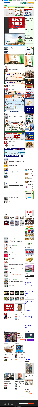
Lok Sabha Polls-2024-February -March (29, 327)
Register (35, 0)
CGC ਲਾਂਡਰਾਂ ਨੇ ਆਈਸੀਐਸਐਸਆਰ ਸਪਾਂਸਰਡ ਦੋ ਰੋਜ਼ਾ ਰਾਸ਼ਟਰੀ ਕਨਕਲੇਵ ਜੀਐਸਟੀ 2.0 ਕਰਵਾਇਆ (21, 319)
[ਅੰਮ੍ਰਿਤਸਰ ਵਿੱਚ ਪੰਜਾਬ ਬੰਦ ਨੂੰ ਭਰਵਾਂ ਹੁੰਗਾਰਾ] (6, 255)
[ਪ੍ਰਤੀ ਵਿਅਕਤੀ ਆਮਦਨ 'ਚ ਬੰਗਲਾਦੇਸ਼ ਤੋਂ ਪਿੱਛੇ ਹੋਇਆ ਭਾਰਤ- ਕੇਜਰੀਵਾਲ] (6, 169)
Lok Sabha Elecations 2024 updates (29, 325)
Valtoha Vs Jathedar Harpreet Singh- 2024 (28, 297)
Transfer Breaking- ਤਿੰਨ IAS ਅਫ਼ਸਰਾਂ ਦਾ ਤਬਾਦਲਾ (10, 313)
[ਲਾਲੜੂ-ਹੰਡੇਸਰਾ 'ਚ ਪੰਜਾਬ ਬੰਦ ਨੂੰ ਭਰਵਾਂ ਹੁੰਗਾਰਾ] (6, 114)
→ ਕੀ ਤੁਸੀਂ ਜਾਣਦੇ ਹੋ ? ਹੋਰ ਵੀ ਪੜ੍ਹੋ (31, 264)
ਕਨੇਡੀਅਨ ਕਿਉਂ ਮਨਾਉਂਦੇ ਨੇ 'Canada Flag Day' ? (29, 255)
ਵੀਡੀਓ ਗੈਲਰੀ (12, 404)
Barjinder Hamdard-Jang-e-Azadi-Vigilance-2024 (29, 321)
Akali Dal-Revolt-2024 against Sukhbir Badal (28, 313)
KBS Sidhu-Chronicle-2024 (28, 324)
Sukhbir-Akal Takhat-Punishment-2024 (29, 292)
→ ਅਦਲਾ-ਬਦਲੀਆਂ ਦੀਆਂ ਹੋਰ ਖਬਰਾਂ (11, 319)
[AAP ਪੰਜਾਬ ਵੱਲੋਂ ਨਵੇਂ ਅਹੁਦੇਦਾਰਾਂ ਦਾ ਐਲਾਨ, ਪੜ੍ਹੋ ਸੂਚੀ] (6, 183)
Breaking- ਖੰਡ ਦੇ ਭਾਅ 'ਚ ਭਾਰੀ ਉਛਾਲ (8, 352)
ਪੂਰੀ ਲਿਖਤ (29, 337)
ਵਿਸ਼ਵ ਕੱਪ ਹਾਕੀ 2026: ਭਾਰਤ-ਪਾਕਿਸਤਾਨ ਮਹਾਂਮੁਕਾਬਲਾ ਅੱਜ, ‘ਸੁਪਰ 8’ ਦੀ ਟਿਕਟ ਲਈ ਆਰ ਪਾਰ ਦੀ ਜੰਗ (21, 357)
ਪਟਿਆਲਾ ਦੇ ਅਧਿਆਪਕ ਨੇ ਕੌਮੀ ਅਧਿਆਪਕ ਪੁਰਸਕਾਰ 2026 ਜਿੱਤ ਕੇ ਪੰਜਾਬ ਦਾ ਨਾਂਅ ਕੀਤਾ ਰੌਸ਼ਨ (19, 312)
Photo (10, 17)
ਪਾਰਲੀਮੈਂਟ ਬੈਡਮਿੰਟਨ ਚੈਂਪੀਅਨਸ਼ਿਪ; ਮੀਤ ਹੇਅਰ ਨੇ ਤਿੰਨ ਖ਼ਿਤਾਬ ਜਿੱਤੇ (10, 357)
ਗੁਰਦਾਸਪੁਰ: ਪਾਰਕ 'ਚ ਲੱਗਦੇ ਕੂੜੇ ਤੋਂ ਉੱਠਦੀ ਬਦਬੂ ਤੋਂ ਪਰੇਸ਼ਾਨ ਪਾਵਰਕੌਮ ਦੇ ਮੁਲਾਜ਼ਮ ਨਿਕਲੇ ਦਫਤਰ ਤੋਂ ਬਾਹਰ (29, 44)
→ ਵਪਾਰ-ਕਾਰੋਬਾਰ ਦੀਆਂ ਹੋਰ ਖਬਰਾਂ (11, 361)
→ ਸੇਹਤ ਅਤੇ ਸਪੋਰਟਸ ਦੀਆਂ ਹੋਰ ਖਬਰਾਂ (22, 361)
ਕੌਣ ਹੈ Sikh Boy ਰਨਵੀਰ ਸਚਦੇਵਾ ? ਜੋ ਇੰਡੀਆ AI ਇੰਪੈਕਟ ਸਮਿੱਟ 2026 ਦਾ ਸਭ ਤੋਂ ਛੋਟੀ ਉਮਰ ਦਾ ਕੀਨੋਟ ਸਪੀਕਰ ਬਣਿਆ (21, 384)
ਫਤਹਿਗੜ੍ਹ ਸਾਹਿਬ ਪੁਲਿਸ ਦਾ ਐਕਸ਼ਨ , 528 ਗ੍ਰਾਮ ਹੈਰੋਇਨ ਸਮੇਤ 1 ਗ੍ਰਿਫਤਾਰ (29, 31)
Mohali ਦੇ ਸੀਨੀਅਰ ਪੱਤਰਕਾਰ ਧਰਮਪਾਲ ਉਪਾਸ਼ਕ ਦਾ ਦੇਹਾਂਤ (31, 7)
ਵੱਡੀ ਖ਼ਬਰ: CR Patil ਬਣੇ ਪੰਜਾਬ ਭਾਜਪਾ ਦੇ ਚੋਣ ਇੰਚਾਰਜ (18, 7)
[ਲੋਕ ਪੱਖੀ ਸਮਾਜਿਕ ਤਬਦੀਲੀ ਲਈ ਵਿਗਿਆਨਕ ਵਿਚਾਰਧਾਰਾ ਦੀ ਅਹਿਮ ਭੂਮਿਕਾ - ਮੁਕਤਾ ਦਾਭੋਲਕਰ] (6, 265)
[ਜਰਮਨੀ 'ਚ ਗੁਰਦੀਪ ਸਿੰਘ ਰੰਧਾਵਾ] (6, 89)
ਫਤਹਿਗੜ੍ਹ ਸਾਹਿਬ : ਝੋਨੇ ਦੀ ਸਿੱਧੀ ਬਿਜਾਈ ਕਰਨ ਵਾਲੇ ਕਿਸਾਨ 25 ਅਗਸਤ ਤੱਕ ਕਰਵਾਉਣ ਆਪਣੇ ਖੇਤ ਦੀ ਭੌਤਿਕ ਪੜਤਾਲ (29, 36)
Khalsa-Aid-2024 (27, 309)
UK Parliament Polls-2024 (28, 311)
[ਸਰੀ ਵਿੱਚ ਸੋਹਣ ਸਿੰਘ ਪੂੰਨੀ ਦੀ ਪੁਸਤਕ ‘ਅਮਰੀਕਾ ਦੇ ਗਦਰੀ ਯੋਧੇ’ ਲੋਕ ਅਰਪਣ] (6, 85)
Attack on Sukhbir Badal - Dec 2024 (29, 290)
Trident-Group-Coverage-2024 (28, 317)
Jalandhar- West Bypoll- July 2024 (29, 316)
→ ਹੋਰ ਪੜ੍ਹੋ (33, 386)
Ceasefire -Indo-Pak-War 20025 (28, 285)
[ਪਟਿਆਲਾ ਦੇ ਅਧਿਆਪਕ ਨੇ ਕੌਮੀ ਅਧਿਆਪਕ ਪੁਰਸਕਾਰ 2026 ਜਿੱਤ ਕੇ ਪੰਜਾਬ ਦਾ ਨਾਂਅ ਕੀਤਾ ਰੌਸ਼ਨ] (6, 145)
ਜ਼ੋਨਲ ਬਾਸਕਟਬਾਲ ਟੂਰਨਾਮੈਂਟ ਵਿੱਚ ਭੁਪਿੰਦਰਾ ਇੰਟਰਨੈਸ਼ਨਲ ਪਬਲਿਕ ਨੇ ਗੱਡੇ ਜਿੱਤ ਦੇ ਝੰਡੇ (21, 354)
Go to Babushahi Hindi (10, 0)
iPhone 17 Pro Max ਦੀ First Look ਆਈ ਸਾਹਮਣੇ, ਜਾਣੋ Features (21, 388)
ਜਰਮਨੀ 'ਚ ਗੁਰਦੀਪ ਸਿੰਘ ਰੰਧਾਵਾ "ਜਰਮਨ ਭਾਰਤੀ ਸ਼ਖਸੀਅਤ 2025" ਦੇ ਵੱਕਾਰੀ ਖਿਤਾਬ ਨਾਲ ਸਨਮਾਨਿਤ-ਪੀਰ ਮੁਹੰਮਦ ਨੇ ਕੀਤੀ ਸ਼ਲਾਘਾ (10, 386)
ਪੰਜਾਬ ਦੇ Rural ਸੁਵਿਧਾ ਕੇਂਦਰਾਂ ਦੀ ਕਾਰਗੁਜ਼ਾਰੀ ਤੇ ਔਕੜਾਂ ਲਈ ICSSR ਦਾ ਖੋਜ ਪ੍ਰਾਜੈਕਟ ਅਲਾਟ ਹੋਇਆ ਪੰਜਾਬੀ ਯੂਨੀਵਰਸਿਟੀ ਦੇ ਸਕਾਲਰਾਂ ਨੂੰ (20, 382)
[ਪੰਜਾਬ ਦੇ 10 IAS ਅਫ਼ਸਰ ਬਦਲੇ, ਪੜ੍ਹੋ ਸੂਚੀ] (6, 142)
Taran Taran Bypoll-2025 (28, 282)
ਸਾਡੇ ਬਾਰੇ (13, 0)
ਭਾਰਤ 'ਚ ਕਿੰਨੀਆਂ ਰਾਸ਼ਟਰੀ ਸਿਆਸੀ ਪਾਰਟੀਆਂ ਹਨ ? (29, 232)
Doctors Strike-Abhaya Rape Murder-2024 (28, 307)
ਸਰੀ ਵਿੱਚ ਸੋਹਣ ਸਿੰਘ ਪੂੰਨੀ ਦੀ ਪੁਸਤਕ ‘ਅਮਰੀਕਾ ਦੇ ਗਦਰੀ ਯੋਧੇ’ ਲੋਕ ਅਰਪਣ (10, 383)
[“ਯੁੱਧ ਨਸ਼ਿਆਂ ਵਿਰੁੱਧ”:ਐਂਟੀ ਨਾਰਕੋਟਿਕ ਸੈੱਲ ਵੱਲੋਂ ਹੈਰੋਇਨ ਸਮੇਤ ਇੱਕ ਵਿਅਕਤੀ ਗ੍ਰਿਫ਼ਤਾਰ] (6, 285)
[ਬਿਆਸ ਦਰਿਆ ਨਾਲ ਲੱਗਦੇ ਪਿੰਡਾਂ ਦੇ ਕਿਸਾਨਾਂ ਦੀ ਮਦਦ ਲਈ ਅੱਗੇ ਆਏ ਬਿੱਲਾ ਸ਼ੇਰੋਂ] (6, 176)
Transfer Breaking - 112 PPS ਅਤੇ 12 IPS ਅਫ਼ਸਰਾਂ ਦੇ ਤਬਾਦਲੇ (10, 317)
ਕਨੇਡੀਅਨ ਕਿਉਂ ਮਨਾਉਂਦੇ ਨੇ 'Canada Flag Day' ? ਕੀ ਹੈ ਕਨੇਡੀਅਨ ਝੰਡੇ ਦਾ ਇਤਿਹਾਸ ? (29, 216)
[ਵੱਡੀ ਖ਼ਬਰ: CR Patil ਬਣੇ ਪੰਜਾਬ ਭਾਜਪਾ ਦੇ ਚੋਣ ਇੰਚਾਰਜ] (6, 67)
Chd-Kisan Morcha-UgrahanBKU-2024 (29, 303)
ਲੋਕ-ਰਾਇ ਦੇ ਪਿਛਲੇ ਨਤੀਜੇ (31, 198)
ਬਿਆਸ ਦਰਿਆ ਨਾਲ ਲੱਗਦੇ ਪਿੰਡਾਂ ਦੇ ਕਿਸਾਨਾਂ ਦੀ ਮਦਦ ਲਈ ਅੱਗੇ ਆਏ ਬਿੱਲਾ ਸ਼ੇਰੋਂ (29, 42)
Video (11, 17)
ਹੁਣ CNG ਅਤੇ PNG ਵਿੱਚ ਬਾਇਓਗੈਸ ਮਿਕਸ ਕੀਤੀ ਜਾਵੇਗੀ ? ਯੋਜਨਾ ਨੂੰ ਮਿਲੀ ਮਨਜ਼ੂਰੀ (10, 359)
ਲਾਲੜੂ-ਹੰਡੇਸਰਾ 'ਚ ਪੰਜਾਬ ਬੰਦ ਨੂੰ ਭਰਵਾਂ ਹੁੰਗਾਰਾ (28, 37)
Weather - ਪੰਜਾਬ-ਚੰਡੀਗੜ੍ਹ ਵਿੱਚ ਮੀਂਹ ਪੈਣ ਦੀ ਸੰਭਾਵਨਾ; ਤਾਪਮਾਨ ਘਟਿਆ (28, 20)
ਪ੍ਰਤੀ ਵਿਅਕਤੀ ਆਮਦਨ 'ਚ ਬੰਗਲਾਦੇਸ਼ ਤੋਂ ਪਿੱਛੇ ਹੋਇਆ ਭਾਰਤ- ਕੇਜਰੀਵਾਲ (29, 40)
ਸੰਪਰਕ (22, 0)
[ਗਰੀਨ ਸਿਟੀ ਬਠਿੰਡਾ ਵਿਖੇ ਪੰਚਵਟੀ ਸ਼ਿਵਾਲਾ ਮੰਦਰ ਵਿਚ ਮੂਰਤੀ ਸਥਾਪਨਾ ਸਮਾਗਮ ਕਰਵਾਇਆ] (6, 282)
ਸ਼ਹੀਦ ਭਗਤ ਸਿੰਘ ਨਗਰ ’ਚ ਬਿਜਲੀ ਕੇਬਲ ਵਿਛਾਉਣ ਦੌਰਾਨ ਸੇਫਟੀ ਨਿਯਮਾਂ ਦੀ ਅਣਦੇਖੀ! (29, 39)
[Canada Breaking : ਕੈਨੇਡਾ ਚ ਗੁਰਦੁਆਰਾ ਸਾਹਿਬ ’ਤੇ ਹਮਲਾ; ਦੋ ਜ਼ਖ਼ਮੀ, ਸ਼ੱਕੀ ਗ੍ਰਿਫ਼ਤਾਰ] (6, 48)
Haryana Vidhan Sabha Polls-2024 (29, 304)
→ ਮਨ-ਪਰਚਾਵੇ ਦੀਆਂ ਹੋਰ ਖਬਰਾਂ (22, 339)
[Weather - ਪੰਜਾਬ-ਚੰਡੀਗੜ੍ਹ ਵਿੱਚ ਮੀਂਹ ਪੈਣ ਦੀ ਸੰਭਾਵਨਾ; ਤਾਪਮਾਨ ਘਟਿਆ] (6, 52)
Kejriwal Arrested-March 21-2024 (29, 328)
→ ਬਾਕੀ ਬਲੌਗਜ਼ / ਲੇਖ (32, 190)
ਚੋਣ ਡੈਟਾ (21, 0)
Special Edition (27, 359)
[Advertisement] (7, 25)
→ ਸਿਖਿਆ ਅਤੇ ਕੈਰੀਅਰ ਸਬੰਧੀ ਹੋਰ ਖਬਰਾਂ (21, 320)
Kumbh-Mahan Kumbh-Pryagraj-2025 (29, 287)
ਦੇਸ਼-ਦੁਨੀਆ (8, 403)
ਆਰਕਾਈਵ (17, 0)
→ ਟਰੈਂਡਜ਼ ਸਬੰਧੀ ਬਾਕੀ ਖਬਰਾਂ (22, 390)
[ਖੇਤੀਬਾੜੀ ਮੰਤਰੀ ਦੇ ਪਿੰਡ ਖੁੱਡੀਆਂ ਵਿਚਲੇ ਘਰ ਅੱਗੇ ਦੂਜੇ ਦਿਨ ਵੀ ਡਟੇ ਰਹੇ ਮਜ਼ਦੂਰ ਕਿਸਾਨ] (6, 262)
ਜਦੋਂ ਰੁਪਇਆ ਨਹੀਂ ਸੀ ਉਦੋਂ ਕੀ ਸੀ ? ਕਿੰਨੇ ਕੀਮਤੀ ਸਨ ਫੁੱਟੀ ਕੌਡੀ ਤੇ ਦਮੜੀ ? (29, 224)
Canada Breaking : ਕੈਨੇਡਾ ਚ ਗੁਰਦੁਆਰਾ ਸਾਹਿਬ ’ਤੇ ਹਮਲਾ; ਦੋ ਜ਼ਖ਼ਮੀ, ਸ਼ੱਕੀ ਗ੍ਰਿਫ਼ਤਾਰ (9, 381)
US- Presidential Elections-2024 (28, 293)
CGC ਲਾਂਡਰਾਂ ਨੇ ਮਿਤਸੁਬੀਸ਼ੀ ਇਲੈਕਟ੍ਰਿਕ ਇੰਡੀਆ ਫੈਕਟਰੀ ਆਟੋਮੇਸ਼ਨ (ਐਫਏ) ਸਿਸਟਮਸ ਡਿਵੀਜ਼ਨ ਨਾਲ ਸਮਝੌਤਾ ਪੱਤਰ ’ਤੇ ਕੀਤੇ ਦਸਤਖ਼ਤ (21, 314)
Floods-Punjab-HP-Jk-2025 (28, 279)
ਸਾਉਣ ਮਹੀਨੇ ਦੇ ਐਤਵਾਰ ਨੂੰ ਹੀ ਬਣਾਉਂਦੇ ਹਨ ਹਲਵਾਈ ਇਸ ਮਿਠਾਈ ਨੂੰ (21, 386)
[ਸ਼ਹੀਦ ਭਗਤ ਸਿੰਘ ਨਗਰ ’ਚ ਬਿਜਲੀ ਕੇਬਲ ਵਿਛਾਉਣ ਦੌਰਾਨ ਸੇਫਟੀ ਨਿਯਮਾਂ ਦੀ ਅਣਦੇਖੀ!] (6, 117)
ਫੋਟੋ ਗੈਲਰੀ (8, 404)
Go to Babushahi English (6, 0)
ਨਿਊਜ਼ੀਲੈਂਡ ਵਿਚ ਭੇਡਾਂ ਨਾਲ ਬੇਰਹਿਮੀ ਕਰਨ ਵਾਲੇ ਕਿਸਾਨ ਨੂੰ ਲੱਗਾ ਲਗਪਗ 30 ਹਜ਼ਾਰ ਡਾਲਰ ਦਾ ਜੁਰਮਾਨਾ (10, 388)
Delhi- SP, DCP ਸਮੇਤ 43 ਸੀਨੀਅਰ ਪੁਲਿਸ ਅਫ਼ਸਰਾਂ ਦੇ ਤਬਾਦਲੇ (10, 315)
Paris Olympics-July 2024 (28, 310)
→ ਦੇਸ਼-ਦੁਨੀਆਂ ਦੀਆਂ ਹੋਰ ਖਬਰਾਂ (11, 389)
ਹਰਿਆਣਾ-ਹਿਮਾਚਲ (12, 403)
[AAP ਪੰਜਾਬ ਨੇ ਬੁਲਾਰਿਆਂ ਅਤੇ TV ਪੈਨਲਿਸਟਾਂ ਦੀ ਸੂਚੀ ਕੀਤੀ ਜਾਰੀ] (6, 172)
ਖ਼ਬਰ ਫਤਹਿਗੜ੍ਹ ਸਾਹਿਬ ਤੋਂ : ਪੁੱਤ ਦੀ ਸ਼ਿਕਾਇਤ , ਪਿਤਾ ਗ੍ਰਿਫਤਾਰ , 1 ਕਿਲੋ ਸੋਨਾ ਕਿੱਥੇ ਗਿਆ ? (29, 33)
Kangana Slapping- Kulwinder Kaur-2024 (29, 319)
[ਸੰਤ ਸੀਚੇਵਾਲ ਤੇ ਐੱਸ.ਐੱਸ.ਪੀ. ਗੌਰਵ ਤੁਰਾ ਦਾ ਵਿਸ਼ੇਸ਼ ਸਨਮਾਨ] (6, 198)
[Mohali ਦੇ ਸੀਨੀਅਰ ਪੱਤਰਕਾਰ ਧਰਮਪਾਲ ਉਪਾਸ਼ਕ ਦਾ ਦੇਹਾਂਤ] (6, 70)
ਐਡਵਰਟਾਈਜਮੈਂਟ (19, 0)
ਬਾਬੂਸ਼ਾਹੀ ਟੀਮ (15, 0)
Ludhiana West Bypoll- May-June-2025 (29, 284)
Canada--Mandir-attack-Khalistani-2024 (29, 295)
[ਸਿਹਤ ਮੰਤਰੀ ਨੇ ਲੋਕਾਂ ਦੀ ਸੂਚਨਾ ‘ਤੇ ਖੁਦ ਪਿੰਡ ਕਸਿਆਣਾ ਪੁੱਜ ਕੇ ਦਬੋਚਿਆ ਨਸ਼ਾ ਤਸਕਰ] (6, 159)
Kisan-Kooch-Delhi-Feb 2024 (28, 331)
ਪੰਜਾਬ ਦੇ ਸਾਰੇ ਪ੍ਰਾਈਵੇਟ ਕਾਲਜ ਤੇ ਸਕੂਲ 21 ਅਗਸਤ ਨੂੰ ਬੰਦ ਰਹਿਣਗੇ (21, 316)
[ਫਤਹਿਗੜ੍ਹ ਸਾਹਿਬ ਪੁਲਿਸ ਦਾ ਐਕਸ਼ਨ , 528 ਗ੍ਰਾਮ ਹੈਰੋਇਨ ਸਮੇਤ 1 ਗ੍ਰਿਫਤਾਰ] (6, 238)
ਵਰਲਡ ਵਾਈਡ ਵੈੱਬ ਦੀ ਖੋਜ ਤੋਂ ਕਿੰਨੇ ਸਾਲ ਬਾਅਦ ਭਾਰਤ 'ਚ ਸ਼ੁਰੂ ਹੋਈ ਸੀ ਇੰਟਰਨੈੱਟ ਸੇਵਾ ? (29, 247)
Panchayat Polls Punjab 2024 (28, 301)
